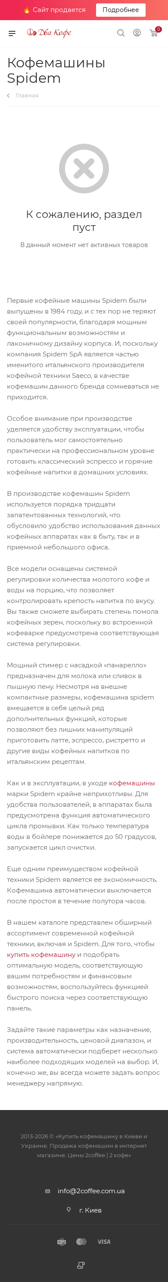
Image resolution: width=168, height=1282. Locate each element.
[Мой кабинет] (137, 34)
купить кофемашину (41, 954)
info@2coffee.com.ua (91, 1191)
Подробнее (121, 10)
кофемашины (132, 783)
